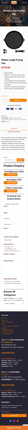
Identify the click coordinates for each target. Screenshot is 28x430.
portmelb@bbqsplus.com (8, 358)
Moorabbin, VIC (9, 246)
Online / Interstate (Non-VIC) (12, 250)
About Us (4, 318)
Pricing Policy (7, 334)
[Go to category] (23, 303)
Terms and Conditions (7, 332)
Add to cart (18, 100)
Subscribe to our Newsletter (12, 281)
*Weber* (11, 118)
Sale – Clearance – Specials (11, 326)
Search (5, 157)
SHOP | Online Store (7, 322)
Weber (7, 121)
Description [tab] (14, 128)
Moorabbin (5, 374)
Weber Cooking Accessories (17, 119)
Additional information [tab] (14, 131)
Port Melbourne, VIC (10, 248)
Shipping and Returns (7, 330)
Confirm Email (7, 224)
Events (3, 324)
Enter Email (7, 218)
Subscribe (14, 415)
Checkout (4, 328)
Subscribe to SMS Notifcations (13, 283)
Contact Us (4, 320)
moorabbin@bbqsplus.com (9, 390)
